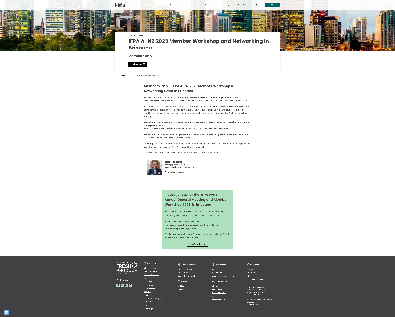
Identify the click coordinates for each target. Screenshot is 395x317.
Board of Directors (219, 293)
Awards (181, 289)
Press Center (217, 289)
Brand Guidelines (218, 300)
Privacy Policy (252, 276)
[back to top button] (390, 303)
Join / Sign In (272, 5)
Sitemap (250, 269)
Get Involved (217, 273)
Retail (146, 295)
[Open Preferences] (6, 312)
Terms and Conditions (255, 279)
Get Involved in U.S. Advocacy (189, 276)
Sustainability (149, 302)
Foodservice (148, 285)
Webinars (181, 286)
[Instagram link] (130, 285)
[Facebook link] (118, 285)
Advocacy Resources (151, 268)
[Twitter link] (122, 285)
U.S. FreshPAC (183, 273)
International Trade (151, 288)
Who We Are (245, 6)
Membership (226, 6)
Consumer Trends (150, 271)
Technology (148, 309)
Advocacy (195, 6)
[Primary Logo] (121, 5)
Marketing (147, 292)
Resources (177, 6)
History (215, 286)
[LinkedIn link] (126, 285)
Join (214, 269)
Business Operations (151, 275)
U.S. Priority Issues (185, 269)
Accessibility (251, 273)
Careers (215, 296)
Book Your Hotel (196, 244)
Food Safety (148, 282)
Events (210, 6)
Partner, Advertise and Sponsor (224, 276)
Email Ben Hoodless (176, 172)
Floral (146, 278)
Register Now (137, 64)
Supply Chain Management (154, 299)
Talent (146, 305)
